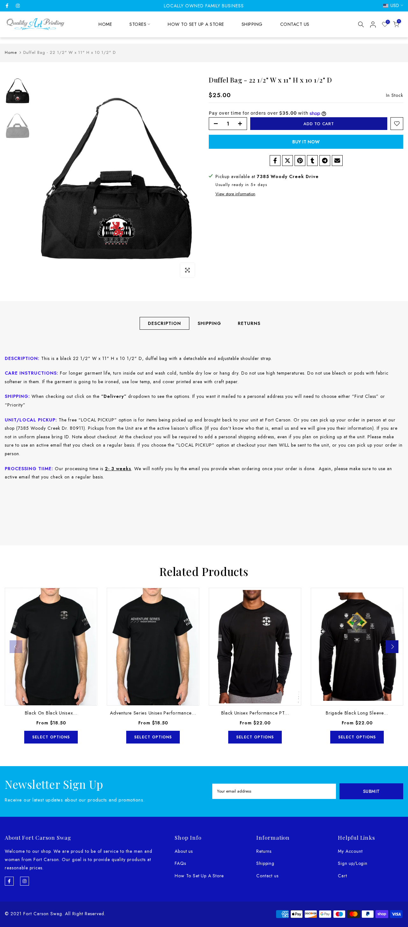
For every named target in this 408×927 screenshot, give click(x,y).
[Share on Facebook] (275, 160)
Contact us (267, 876)
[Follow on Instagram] (18, 6)
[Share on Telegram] (324, 160)
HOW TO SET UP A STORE (196, 24)
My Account (350, 851)
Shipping (265, 863)
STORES (137, 24)
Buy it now (306, 142)
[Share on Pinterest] (300, 160)
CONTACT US (295, 24)
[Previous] (16, 646)
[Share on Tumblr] (312, 160)
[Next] (392, 646)
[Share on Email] (337, 160)
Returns (264, 851)
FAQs (180, 863)
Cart (342, 876)
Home (11, 52)
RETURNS (249, 323)
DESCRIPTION (164, 323)
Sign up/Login (352, 863)
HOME (105, 24)
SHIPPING (252, 24)
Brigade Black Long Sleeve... (357, 712)
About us (184, 851)
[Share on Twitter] (287, 160)
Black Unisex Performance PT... (255, 712)
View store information (235, 194)
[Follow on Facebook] (7, 6)
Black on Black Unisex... (51, 712)
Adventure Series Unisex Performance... (153, 712)
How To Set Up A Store (199, 876)
